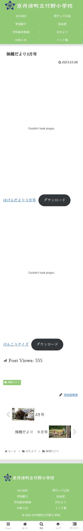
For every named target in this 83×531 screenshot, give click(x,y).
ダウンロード (54, 200)
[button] (74, 397)
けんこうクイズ (16, 344)
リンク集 (60, 508)
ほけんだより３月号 (19, 200)
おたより (60, 502)
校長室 (60, 496)
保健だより (14, 382)
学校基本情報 (22, 502)
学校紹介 (22, 496)
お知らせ (22, 508)
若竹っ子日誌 (60, 490)
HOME (22, 490)
